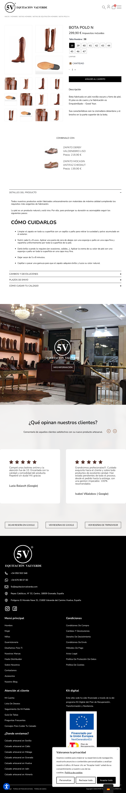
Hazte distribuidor (13, 659)
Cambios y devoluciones (78, 631)
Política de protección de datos (81, 659)
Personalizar (65, 780)
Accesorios (10, 676)
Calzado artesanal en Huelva (18, 763)
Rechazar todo (86, 780)
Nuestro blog (11, 681)
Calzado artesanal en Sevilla (18, 740)
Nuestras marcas (13, 653)
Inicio (7, 17)
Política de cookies (74, 772)
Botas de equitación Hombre (45, 17)
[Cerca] (117, 749)
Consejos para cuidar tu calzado (20, 726)
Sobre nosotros (12, 664)
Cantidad (78, 63)
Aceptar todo (106, 780)
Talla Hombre (75, 39)
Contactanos (11, 670)
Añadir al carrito (95, 79)
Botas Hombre (25, 17)
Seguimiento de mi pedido (17, 709)
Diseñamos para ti (13, 647)
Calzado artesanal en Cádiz (17, 746)
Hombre (14, 17)
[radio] (71, 45)
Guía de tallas (11, 714)
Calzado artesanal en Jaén (17, 768)
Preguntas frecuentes (15, 720)
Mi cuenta (9, 697)
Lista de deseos (12, 703)
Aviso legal (71, 653)
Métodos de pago (74, 647)
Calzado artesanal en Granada (19, 757)
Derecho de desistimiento (78, 636)
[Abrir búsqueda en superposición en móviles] (103, 7)
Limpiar (72, 57)
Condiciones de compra (77, 625)
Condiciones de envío (76, 642)
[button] (109, 431)
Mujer (7, 631)
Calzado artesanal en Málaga (18, 752)
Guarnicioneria (11, 642)
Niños (7, 636)
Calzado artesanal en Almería (18, 774)
